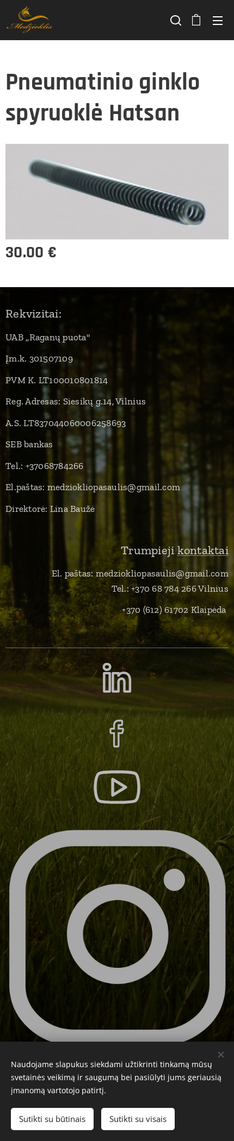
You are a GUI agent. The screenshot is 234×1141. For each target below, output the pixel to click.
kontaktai (203, 550)
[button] (175, 20)
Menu (218, 20)
